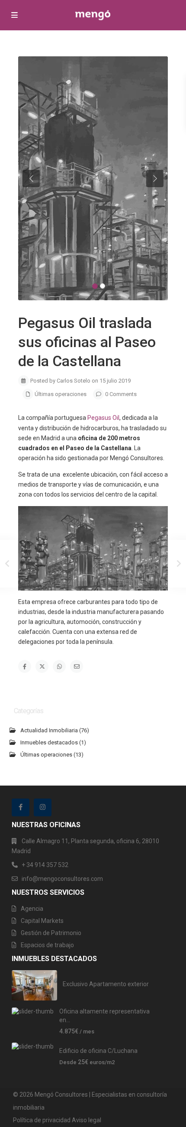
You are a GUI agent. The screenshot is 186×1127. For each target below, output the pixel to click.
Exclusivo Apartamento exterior (106, 984)
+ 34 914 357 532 (45, 864)
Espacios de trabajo (47, 945)
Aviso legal (86, 1120)
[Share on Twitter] (41, 666)
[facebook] (20, 807)
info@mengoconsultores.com (62, 878)
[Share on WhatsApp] (59, 666)
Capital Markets (42, 920)
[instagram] (42, 807)
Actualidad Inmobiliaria (49, 730)
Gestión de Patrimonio (51, 932)
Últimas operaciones (61, 394)
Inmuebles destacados (49, 742)
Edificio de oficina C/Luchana (98, 1050)
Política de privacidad (42, 1120)
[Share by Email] (76, 666)
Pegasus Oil (103, 417)
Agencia (32, 908)
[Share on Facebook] (24, 666)
